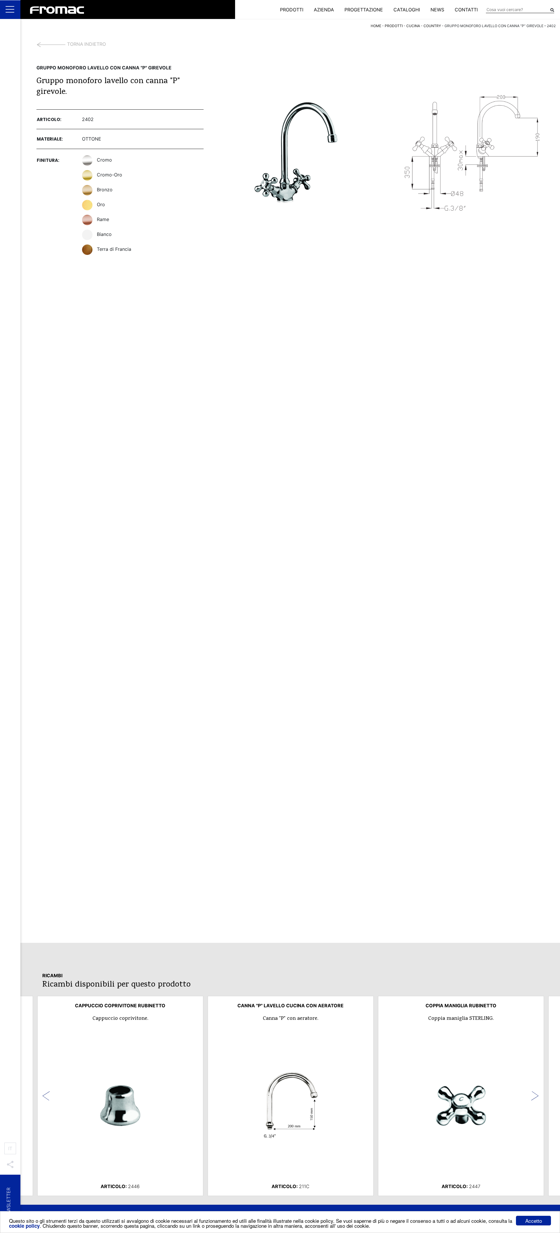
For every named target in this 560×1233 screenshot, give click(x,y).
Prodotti (291, 10)
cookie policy (24, 1225)
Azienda (324, 10)
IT (10, 1148)
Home (376, 26)
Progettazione (363, 10)
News (437, 10)
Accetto (533, 1220)
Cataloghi (406, 10)
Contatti (466, 10)
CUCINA (413, 26)
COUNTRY (432, 26)
